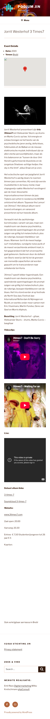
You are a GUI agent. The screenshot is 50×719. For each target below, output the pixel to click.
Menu (26, 20)
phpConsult (24, 689)
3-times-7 (9, 494)
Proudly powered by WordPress (18, 712)
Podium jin (29, 7)
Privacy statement (13, 649)
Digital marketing (22, 686)
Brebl (15, 54)
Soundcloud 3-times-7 (15, 501)
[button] (25, 69)
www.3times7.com (13, 514)
